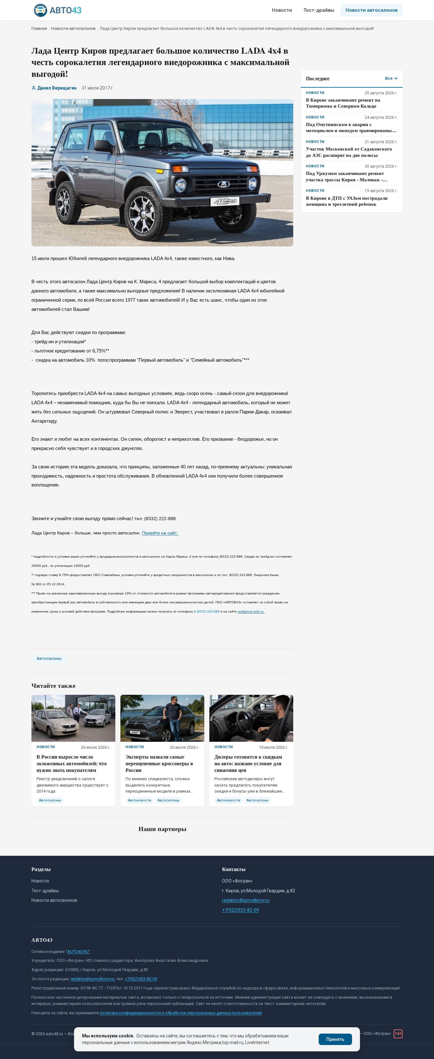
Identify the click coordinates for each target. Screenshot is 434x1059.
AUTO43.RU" (78, 951)
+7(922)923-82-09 (240, 910)
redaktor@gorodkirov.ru (245, 900)
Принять (335, 1039)
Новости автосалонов (371, 10)
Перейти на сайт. (160, 532)
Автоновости (139, 800)
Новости (282, 10)
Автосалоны (49, 658)
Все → (391, 78)
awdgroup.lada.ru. (251, 611)
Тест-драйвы (318, 10)
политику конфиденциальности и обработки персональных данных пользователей (181, 1012)
